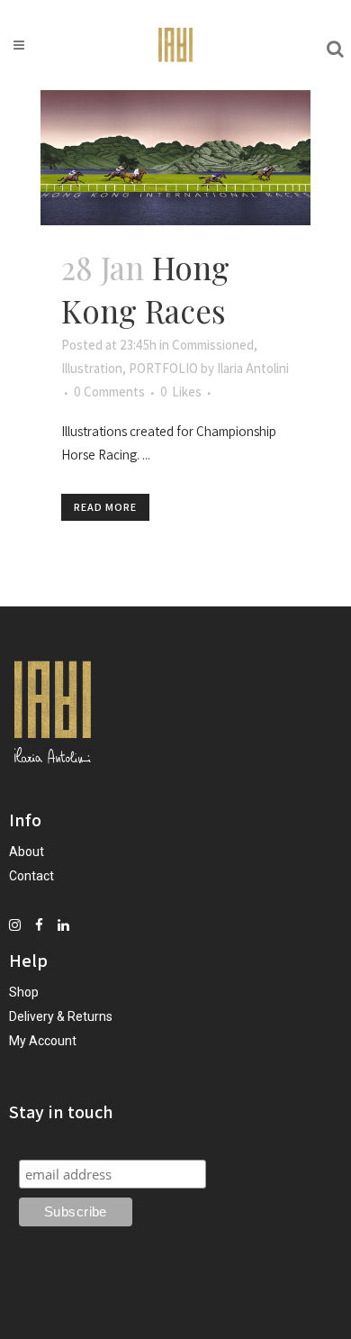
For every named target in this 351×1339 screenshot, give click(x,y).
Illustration (91, 368)
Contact (31, 875)
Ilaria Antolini (253, 368)
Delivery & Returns (60, 1016)
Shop (24, 992)
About (26, 851)
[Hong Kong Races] (175, 157)
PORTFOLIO (163, 368)
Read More (105, 507)
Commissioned (213, 344)
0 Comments (109, 391)
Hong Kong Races (145, 289)
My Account (42, 1040)
